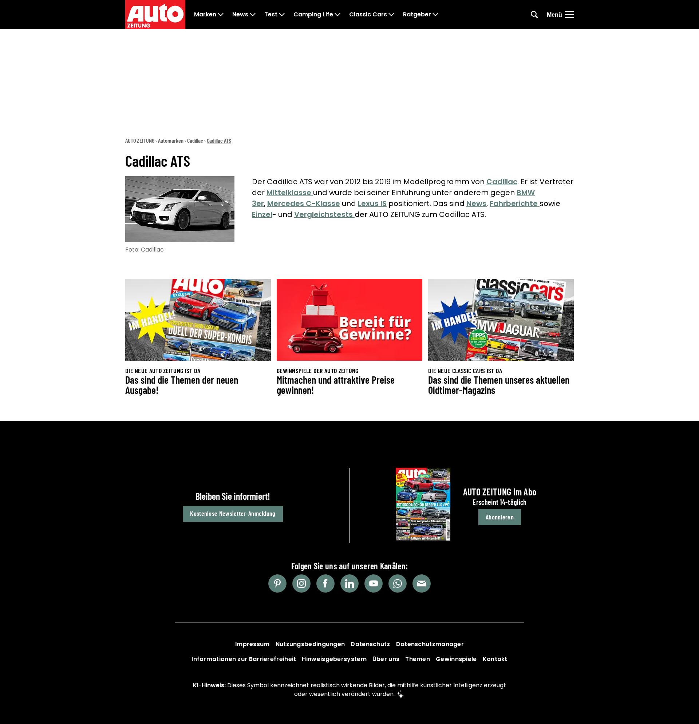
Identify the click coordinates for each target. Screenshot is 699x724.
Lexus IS (372, 203)
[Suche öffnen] (534, 14)
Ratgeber (417, 14)
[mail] (421, 583)
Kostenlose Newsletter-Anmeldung (232, 513)
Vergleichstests (324, 214)
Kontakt (495, 659)
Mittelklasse (289, 192)
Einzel (262, 214)
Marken (205, 14)
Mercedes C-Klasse (303, 203)
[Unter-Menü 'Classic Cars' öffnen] (391, 14)
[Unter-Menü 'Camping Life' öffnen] (337, 14)
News (240, 14)
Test (270, 14)
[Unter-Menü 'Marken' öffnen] (221, 14)
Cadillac (195, 140)
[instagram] (301, 583)
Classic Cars (368, 14)
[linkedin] (349, 583)
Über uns (385, 659)
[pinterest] (277, 583)
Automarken (170, 140)
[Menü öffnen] (569, 14)
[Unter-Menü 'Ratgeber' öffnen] (435, 14)
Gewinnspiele (456, 659)
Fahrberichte (515, 203)
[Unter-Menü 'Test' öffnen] (282, 14)
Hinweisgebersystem (334, 659)
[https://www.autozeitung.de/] (155, 14)
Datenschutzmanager (430, 644)
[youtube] (373, 583)
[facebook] (325, 583)
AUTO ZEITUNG (139, 140)
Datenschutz (370, 644)
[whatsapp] (397, 583)
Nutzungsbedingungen (310, 644)
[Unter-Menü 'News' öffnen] (253, 14)
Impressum (252, 644)
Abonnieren (500, 517)
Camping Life (313, 14)
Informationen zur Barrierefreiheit (243, 659)
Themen (417, 659)
